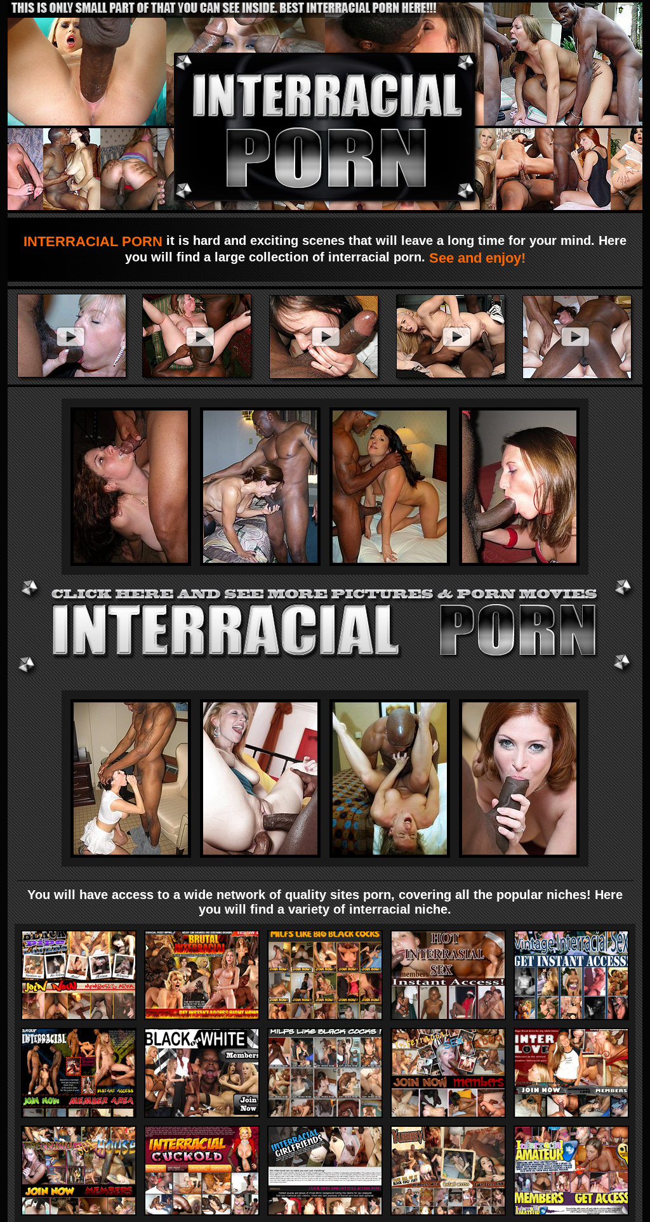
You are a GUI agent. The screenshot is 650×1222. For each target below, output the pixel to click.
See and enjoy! (475, 258)
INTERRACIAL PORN (94, 241)
